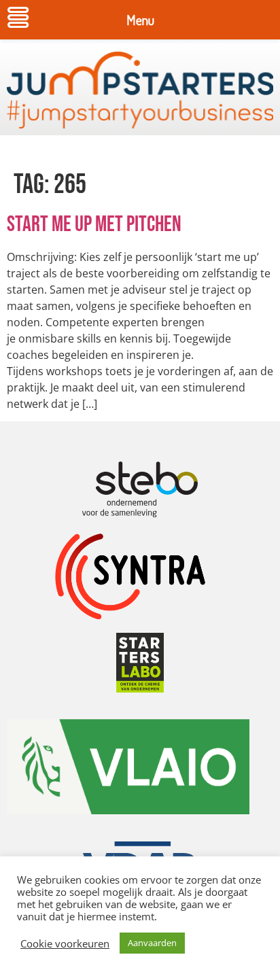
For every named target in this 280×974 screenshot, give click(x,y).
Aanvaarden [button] (152, 943)
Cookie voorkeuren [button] (64, 943)
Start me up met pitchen (94, 224)
